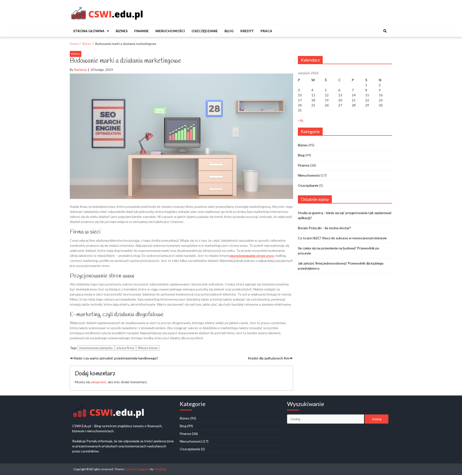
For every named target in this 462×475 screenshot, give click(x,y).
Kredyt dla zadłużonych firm (268, 358)
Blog (229, 31)
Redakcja (80, 70)
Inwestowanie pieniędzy (96, 348)
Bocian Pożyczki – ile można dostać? (324, 228)
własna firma (125, 348)
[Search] (385, 31)
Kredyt (247, 31)
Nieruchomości (170, 31)
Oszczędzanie (205, 31)
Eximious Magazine (137, 469)
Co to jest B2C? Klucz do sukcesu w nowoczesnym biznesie (342, 238)
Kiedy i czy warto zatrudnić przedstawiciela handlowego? (115, 358)
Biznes (122, 31)
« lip (300, 120)
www (251, 255)
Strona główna (88, 31)
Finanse (141, 31)
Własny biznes (148, 348)
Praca (266, 31)
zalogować (98, 382)
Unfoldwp (160, 469)
